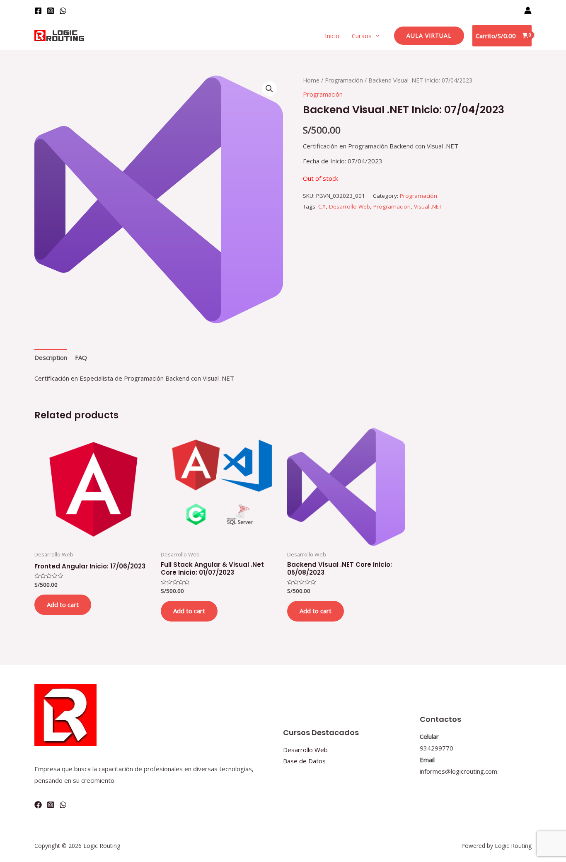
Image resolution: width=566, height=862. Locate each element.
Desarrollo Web (349, 206)
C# (322, 206)
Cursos (362, 36)
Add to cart (63, 604)
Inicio (332, 36)
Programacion (392, 206)
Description (50, 357)
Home (311, 80)
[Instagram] (50, 11)
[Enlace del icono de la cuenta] (528, 10)
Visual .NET (428, 206)
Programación (344, 80)
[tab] (50, 358)
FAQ (81, 357)
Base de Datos (304, 761)
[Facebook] (38, 11)
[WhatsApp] (63, 11)
